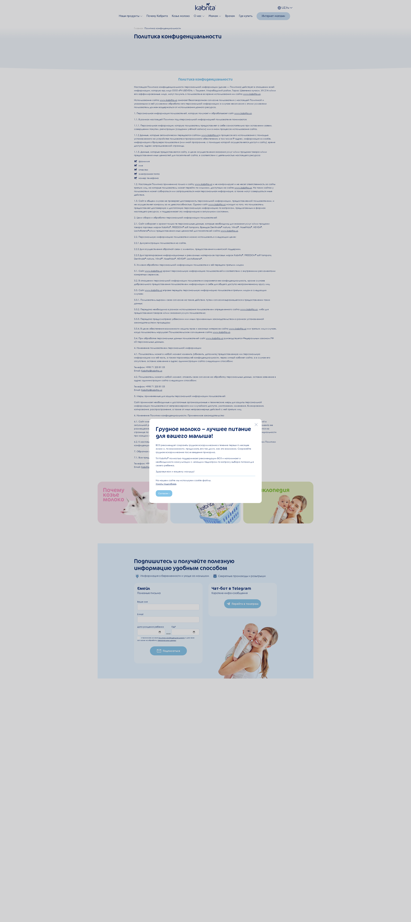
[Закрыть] (256, 424)
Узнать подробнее (166, 483)
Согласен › (164, 493)
